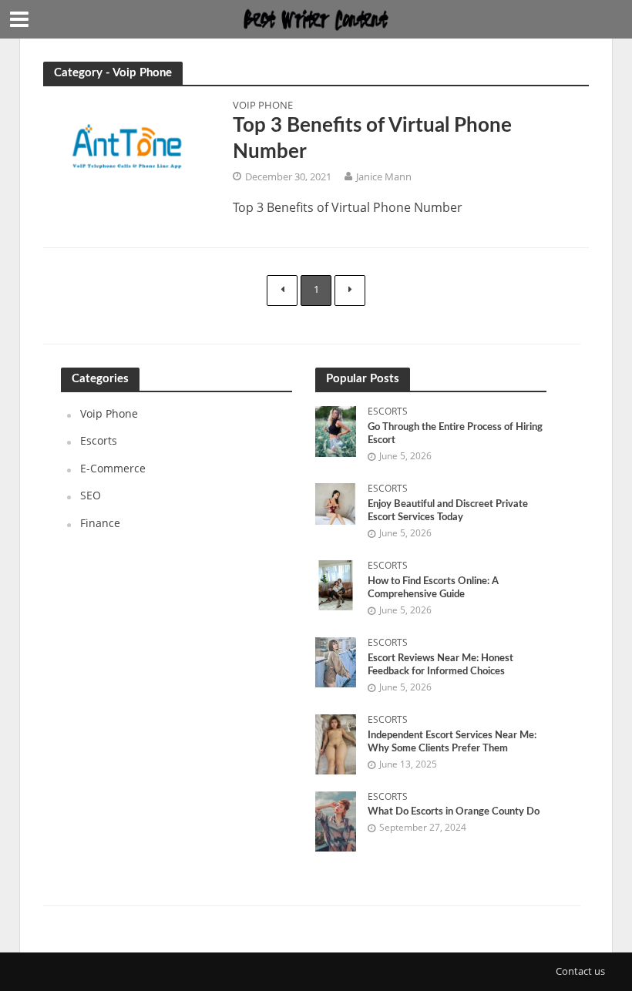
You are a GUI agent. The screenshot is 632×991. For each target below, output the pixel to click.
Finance (100, 523)
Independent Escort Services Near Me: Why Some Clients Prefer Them (452, 742)
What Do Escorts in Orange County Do (454, 812)
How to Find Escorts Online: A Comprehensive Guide (433, 588)
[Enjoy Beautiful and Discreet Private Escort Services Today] (335, 503)
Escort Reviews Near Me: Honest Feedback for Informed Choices (440, 665)
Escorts (98, 440)
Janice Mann (384, 176)
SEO (90, 495)
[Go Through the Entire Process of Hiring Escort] (335, 429)
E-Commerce (113, 468)
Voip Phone (263, 106)
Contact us (580, 971)
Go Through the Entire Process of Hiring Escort (455, 434)
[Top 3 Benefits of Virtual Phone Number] (126, 151)
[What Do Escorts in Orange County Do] (335, 820)
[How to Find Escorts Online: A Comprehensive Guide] (335, 583)
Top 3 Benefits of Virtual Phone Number (372, 138)
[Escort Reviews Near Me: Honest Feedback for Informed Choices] (335, 660)
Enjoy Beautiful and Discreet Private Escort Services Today (448, 511)
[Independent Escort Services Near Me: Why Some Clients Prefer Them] (335, 743)
